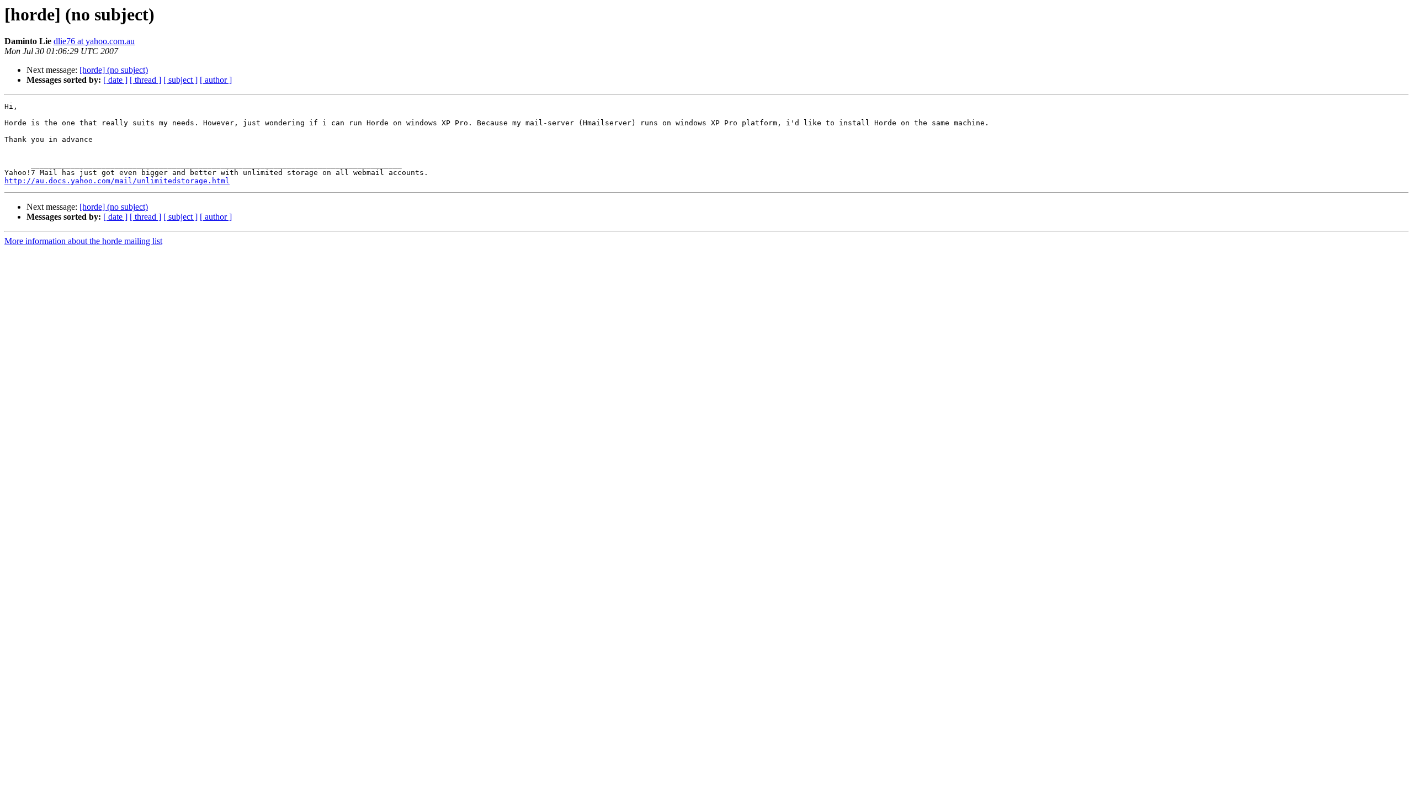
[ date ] (115, 79)
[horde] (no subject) (113, 70)
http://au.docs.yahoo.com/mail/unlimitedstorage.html (117, 181)
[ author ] (216, 79)
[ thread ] (145, 79)
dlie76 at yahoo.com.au (94, 41)
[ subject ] (180, 79)
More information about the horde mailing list (83, 241)
